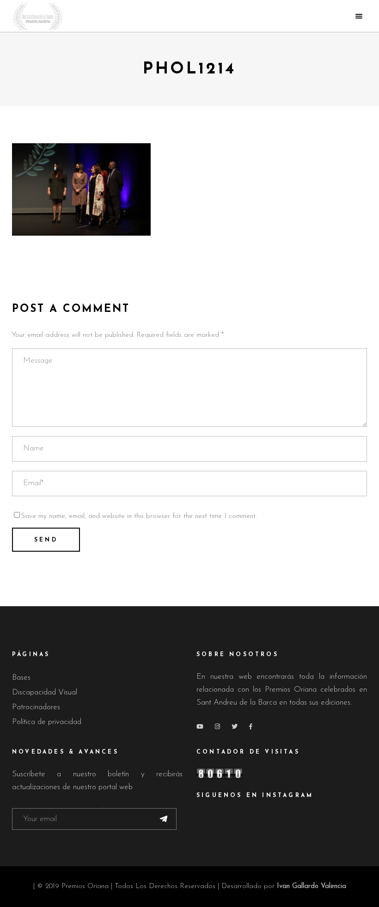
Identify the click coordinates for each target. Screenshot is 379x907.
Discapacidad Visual (44, 692)
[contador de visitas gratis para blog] (281, 773)
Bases (21, 678)
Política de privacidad (46, 722)
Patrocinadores (36, 707)
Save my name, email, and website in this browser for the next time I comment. (139, 516)
